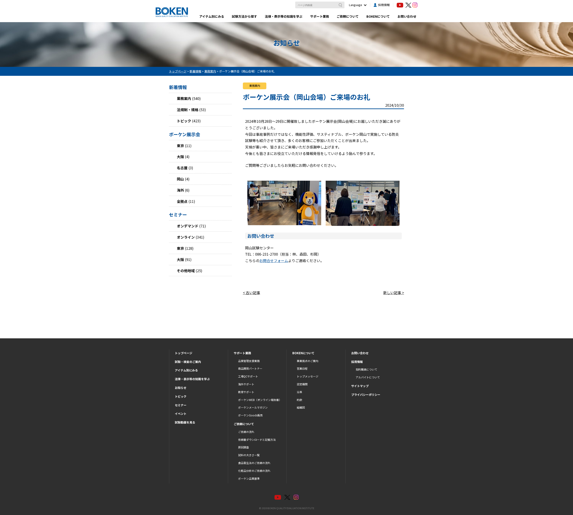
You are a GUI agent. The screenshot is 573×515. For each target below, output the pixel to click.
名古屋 (182, 167)
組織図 (301, 407)
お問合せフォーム (273, 260)
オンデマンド (187, 226)
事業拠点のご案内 (307, 361)
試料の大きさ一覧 (249, 455)
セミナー (180, 405)
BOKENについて (378, 16)
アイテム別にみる (211, 16)
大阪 (180, 156)
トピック (184, 120)
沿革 (299, 392)
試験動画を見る (185, 422)
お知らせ (180, 388)
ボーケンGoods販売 (250, 415)
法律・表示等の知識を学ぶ (283, 16)
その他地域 (186, 270)
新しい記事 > (393, 292)
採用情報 (384, 5)
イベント (180, 413)
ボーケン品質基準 (249, 478)
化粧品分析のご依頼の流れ (254, 471)
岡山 (180, 179)
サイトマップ (360, 386)
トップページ (183, 353)
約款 (299, 400)
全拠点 (182, 201)
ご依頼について (348, 16)
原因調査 (243, 447)
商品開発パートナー (250, 368)
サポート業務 (319, 16)
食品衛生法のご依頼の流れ (254, 463)
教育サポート (246, 392)
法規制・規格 (187, 109)
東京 (180, 145)
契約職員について (366, 369)
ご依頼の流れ (246, 432)
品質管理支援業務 (249, 361)
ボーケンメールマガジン (253, 407)
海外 (180, 190)
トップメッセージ (307, 376)
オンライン (186, 237)
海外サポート (246, 384)
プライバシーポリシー (365, 394)
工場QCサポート (248, 376)
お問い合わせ (407, 16)
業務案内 (184, 98)
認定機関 (302, 384)
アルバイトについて (368, 377)
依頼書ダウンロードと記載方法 (257, 439)
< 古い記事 (251, 292)
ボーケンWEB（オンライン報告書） (260, 400)
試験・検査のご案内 (188, 362)
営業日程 (302, 368)
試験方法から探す (244, 16)
